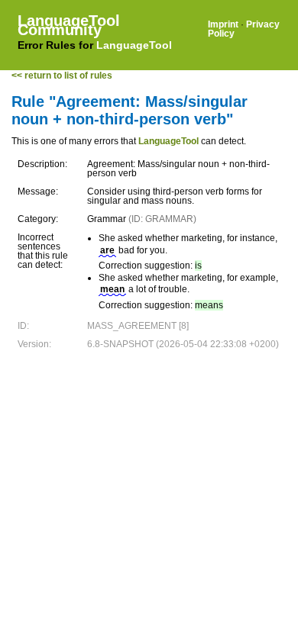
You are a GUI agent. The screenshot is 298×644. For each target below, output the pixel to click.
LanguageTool (134, 45)
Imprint (223, 24)
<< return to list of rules (61, 75)
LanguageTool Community (69, 25)
